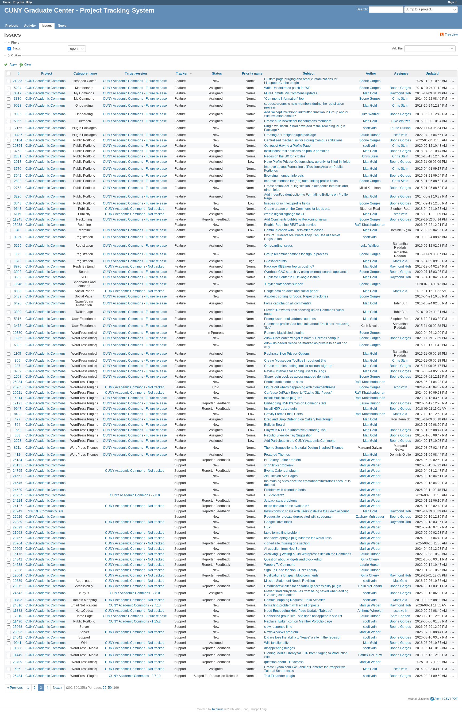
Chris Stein (400, 98)
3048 (17, 203)
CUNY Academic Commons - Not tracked (134, 209)
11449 (17, 655)
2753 (17, 188)
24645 (17, 483)
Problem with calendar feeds (285, 490)
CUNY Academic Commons (45, 81)
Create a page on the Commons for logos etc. (297, 209)
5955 (17, 121)
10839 (17, 581)
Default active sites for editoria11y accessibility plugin (302, 586)
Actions (452, 81)
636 (17, 669)
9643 (17, 209)
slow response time (278, 627)
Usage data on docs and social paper (291, 291)
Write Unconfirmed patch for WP (287, 88)
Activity (30, 26)
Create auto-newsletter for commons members (297, 121)
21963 (17, 533)
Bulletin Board (274, 425)
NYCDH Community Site (45, 511)
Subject (308, 73)
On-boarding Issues (278, 245)
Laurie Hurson (400, 128)
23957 (17, 495)
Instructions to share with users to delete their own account (306, 511)
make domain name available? (286, 506)
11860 (17, 237)
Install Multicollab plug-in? (283, 398)
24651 (17, 476)
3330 (17, 98)
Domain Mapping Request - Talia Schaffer (294, 600)
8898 (17, 291)
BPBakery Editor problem (282, 460)
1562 (17, 430)
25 (104, 688)
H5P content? (274, 495)
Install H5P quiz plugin (280, 409)
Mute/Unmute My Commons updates (290, 93)
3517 (17, 93)
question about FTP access (283, 662)
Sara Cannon (400, 616)
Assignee (401, 73)
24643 (17, 593)
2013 (17, 162)
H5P (267, 527)
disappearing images (279, 648)
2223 (17, 441)
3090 (17, 312)
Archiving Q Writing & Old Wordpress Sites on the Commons (307, 554)
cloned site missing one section (287, 543)
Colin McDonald (370, 586)
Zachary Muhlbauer (370, 516)
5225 (17, 245)
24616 (17, 605)
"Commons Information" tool (284, 98)
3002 (17, 272)
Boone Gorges (369, 81)
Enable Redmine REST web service (290, 225)
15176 (17, 554)
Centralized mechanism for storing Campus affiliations (303, 140)
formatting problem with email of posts (291, 605)
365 (17, 360)
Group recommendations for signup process (296, 254)
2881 (17, 156)
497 (17, 419)
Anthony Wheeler (370, 611)
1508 (17, 376)
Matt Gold (370, 93)
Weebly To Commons (279, 565)
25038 (17, 225)
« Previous (15, 688)
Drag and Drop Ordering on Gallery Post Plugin (298, 419)
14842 (17, 559)
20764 (17, 543)
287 (17, 366)
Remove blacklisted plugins (284, 333)
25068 (17, 627)
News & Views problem (281, 632)
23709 (17, 662)
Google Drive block (278, 522)
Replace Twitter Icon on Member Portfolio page (298, 621)
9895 (17, 114)
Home (7, 2)
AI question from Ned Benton (285, 549)
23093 (17, 632)
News (62, 26)
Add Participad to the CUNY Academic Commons (299, 441)
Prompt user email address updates (290, 319)
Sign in (452, 2)
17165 (17, 128)
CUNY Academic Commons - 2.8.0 (135, 495)
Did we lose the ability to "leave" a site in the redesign (302, 637)
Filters (15, 42)
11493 (17, 600)
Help (29, 2)
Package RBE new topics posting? (289, 266)
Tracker (182, 73)
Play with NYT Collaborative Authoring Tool (295, 430)
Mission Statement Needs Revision (289, 581)
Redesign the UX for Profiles (284, 156)
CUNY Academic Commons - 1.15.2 (135, 621)
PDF (455, 698)
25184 (17, 460)
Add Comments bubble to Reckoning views (295, 219)
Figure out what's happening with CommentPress (299, 387)
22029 (17, 527)
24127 (17, 506)
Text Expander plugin (279, 676)
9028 (17, 105)
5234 (17, 88)
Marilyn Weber (369, 460)
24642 (17, 637)
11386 (17, 648)
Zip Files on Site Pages (281, 476)
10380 (17, 333)
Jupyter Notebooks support (283, 284)
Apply (13, 64)
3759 (17, 371)
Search (362, 9)
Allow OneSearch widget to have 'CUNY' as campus (301, 338)
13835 (17, 338)
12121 (17, 403)
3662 (17, 277)
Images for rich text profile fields (287, 203)
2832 (17, 181)
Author (371, 73)
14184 (17, 140)
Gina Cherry (370, 559)
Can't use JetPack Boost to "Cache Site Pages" (298, 392)
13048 (17, 284)
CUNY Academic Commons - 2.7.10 (135, 605)
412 (17, 454)
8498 (17, 414)
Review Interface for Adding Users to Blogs (295, 371)
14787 (17, 135)
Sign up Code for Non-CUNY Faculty (290, 570)
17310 (17, 616)
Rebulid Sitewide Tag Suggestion (288, 435)
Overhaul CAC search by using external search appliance (306, 272)
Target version (136, 73)
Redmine (218, 709)
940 (17, 230)
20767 (17, 538)
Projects (18, 2)
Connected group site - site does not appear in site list (303, 616)
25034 (17, 382)
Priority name (252, 73)
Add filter (397, 48)
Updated (432, 73)
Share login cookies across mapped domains (297, 376)
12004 (17, 575)
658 (17, 435)
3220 (17, 196)
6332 (17, 345)
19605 (17, 549)
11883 (17, 611)
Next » (57, 688)
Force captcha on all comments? (287, 303)
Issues (47, 26)
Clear (27, 64)
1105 (17, 353)
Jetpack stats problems (280, 500)
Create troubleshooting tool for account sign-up (298, 366)
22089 (17, 522)
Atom (437, 698)
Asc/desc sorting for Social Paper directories (296, 296)
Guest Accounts (275, 261)
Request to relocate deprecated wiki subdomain (298, 516)
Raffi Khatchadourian (370, 225)
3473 (17, 326)
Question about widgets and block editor (293, 559)
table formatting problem (281, 533)
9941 (17, 643)
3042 (17, 175)
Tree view (451, 34)
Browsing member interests (284, 175)
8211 (17, 448)
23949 (17, 511)
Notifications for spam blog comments (291, 575)
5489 (17, 296)
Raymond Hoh (400, 93)
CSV (446, 698)
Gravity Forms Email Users (283, 414)
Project (46, 73)
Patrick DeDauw (370, 655)
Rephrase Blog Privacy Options (287, 353)
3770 (17, 169)
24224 (17, 500)
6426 (17, 303)
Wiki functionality (276, 643)
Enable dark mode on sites (283, 382)
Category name (85, 73)
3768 (17, 151)
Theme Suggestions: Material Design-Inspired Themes (303, 448)
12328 (17, 570)
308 (17, 254)
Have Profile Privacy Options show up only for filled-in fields (307, 162)
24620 (17, 490)
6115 (17, 214)
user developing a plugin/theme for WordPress (298, 538)
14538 (17, 565)
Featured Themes (277, 454)
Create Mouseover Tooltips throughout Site (295, 360)
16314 (17, 398)
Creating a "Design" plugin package (290, 135)
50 (110, 688)
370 (17, 261)
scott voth (370, 128)
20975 (17, 586)
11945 (17, 219)
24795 (17, 471)
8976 (17, 266)
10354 (17, 146)
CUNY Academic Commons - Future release (135, 81)
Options (16, 55)
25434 (17, 676)
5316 (17, 319)
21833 (17, 81)
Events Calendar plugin (281, 471)
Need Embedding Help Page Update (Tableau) (298, 611)
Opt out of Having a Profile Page (287, 146)
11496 (17, 621)
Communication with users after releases (293, 230)
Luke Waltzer (369, 114)
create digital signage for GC (285, 214)
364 (17, 425)
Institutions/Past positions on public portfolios (296, 151)
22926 (17, 516)
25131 (17, 465)
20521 (17, 392)
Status (16, 48)
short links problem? (279, 465)
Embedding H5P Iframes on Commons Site (295, 403)
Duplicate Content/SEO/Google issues (291, 277)
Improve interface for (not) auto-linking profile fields (301, 181)
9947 (17, 409)
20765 (17, 387)
